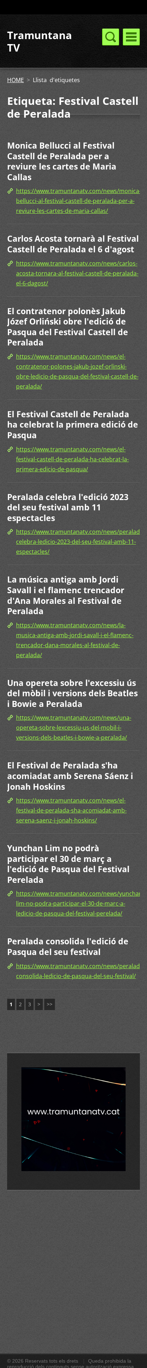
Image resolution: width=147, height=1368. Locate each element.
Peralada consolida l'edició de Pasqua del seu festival (67, 946)
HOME (15, 80)
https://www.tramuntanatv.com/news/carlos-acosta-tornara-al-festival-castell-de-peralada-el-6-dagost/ (77, 273)
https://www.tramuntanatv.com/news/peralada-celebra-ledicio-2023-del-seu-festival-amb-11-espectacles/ (80, 542)
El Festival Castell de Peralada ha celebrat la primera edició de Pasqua (72, 424)
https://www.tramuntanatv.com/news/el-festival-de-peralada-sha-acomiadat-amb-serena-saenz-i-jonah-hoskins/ (71, 810)
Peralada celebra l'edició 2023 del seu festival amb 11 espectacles (67, 507)
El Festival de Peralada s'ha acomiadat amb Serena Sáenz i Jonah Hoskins (70, 776)
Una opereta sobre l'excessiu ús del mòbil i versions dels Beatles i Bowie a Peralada (72, 693)
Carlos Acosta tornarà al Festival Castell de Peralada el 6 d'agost (73, 244)
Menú (131, 36)
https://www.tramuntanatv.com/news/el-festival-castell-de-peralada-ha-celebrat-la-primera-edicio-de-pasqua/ (72, 459)
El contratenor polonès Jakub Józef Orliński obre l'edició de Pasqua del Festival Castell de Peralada (67, 326)
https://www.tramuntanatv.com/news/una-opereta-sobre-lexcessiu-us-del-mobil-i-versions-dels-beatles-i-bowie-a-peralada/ (73, 727)
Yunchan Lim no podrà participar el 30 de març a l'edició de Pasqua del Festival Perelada (68, 863)
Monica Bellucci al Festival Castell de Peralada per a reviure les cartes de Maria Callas (61, 161)
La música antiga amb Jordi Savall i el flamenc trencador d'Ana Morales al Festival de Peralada (65, 595)
